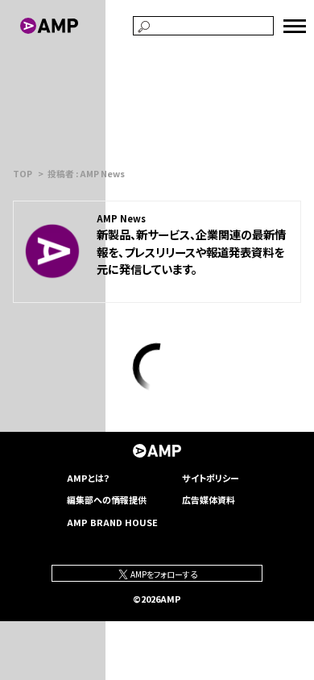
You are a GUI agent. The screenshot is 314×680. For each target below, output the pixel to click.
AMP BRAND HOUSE (112, 522)
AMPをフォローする (163, 574)
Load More (157, 367)
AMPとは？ (88, 477)
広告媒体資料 (208, 499)
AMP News (121, 218)
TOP (22, 174)
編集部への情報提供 (107, 499)
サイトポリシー (210, 477)
